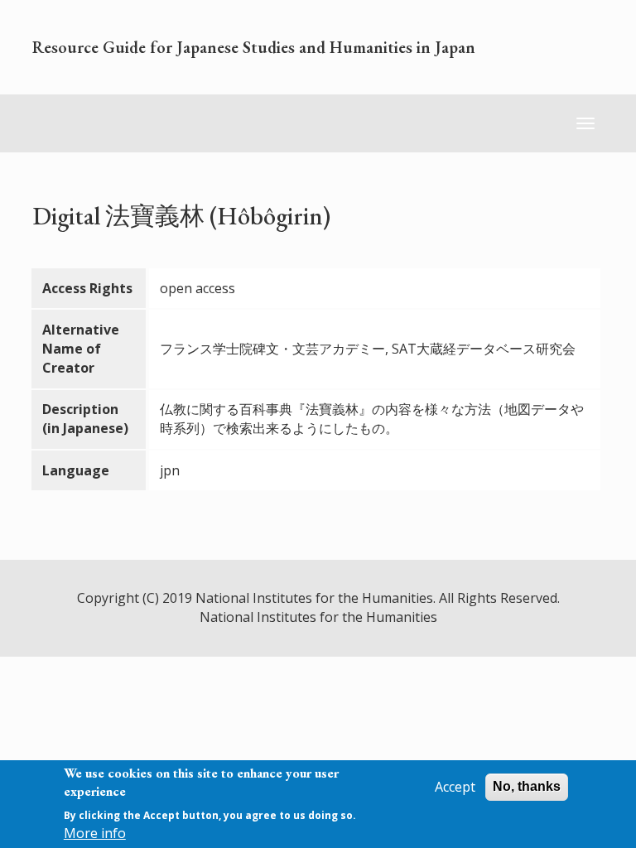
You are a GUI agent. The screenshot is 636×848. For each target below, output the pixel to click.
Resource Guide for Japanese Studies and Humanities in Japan (253, 47)
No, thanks (527, 786)
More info (95, 833)
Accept (455, 787)
